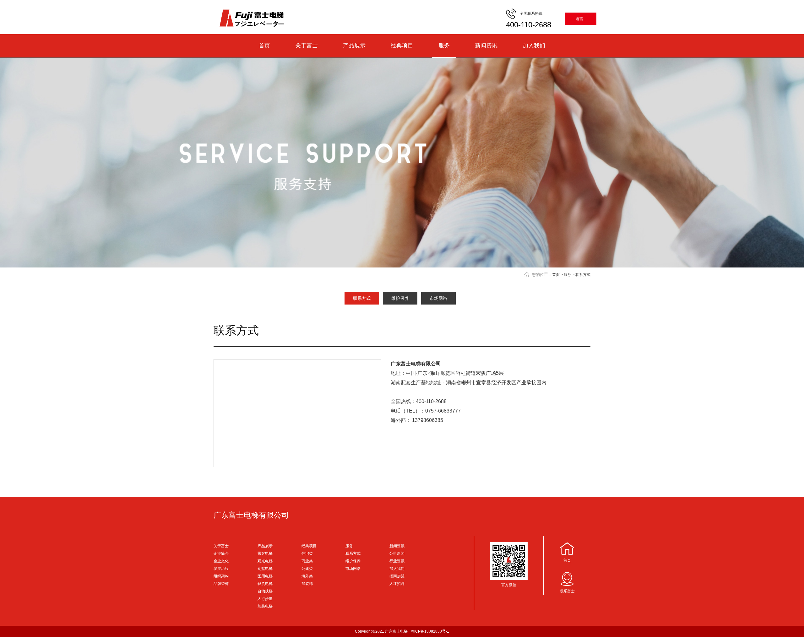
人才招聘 (397, 583)
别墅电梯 (265, 568)
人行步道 (265, 599)
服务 (444, 45)
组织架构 (221, 576)
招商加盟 (397, 576)
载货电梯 (265, 583)
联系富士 (567, 591)
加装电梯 (265, 606)
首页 (264, 45)
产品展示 (354, 45)
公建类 (307, 568)
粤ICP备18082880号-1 (429, 631)
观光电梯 (265, 561)
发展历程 (221, 568)
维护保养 (400, 298)
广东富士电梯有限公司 (251, 515)
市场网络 (438, 298)
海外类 (307, 576)
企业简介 (221, 553)
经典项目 (402, 45)
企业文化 (221, 561)
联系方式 (582, 275)
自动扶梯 (265, 591)
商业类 (307, 561)
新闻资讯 (486, 45)
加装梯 (307, 583)
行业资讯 (397, 561)
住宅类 (307, 553)
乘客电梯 (265, 553)
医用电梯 (265, 576)
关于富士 (306, 45)
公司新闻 (397, 553)
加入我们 (534, 45)
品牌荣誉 (221, 583)
